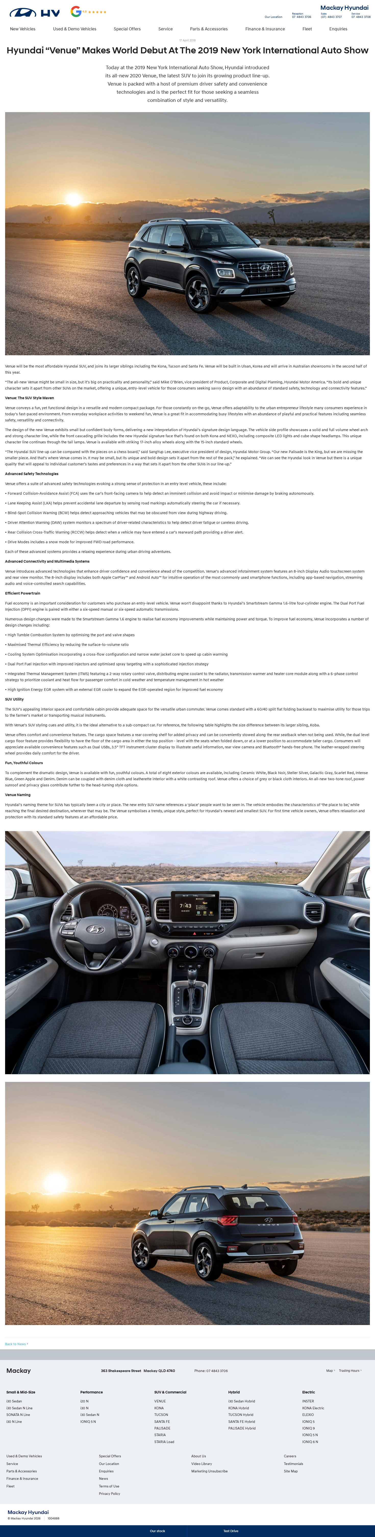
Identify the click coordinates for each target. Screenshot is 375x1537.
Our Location (273, 17)
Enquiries (338, 28)
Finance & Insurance (265, 28)
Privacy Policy (109, 1493)
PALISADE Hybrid (242, 1428)
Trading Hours (349, 1370)
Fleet (307, 28)
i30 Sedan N (89, 1414)
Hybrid (234, 1392)
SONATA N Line (18, 1414)
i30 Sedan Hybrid (241, 1401)
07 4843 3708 (361, 16)
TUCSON (161, 1414)
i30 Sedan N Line (19, 1408)
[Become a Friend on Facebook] (202, 1354)
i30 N (84, 1408)
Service (165, 28)
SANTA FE (162, 1421)
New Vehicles (22, 28)
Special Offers (127, 28)
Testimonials (293, 1463)
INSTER (308, 1401)
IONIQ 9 (308, 1428)
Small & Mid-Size (20, 1392)
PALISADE (162, 1428)
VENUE (160, 1401)
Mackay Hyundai (344, 7)
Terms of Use (109, 1486)
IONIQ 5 (308, 1421)
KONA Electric (313, 1408)
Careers (290, 1456)
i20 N (84, 1401)
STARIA (160, 1435)
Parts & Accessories (209, 28)
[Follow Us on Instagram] (175, 1354)
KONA (159, 1408)
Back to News (15, 1344)
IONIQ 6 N (310, 1441)
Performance (91, 1392)
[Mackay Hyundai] (34, 11)
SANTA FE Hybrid (241, 1421)
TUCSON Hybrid (240, 1414)
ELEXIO (308, 1414)
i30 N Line (14, 1421)
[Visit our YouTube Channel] (189, 1354)
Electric (308, 1392)
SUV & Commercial (170, 1392)
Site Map (291, 1471)
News (103, 1478)
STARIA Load (164, 1441)
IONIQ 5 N (88, 1421)
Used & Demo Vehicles (74, 28)
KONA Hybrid (238, 1408)
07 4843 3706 (301, 16)
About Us (198, 1456)
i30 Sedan (14, 1401)
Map (329, 1370)
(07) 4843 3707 (331, 16)
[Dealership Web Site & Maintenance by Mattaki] (358, 1515)
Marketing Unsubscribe (209, 1471)
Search (365, 28)
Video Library (201, 1463)
